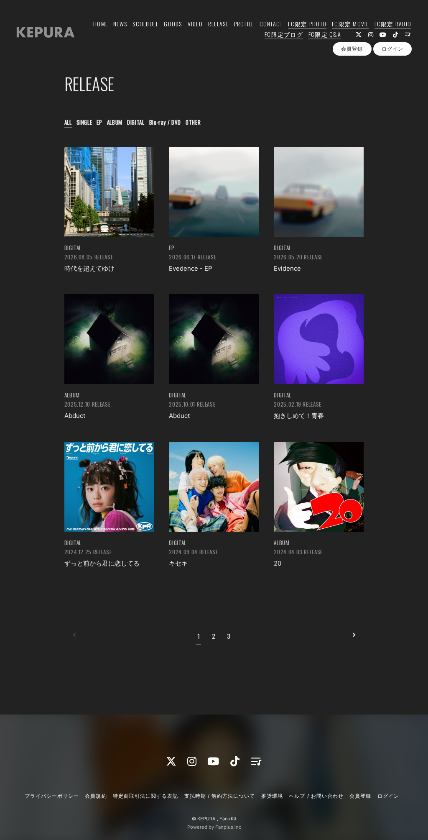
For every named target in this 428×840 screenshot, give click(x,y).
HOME (100, 23)
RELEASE (218, 23)
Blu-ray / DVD (165, 122)
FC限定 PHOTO (307, 23)
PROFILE (244, 23)
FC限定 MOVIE (350, 23)
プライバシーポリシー (52, 796)
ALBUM (114, 122)
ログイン (392, 49)
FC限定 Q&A (324, 34)
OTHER (193, 122)
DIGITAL (136, 122)
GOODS (173, 23)
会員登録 (352, 49)
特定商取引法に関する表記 (145, 796)
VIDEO (195, 23)
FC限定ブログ (284, 34)
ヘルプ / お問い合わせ (316, 796)
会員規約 (96, 796)
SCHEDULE (145, 23)
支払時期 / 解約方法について (219, 796)
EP (99, 122)
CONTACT (271, 23)
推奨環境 (272, 796)
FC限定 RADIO (393, 23)
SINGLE (84, 122)
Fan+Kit (228, 819)
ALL (68, 122)
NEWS (120, 23)
